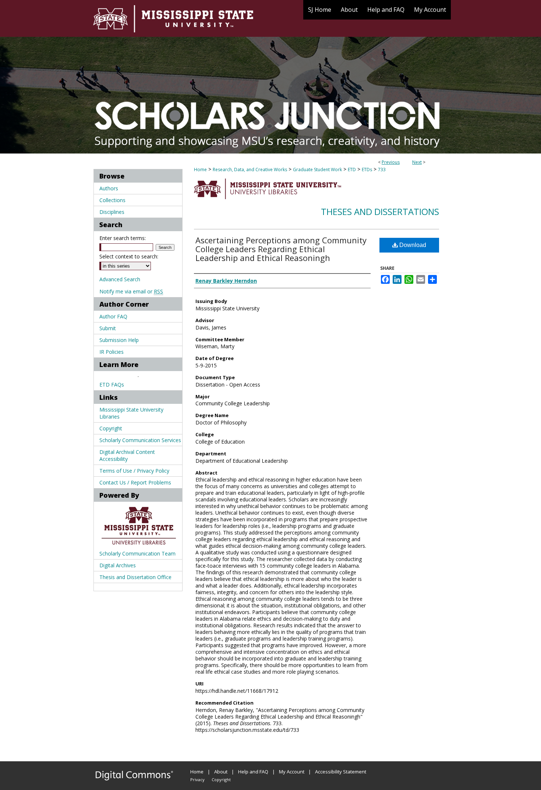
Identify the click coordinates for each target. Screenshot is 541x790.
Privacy (197, 779)
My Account (291, 771)
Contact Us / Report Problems (135, 482)
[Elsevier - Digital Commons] (134, 775)
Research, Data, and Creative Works (250, 169)
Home (200, 169)
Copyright (110, 428)
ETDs (367, 169)
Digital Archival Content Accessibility (127, 455)
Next (417, 162)
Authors (108, 188)
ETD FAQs (111, 384)
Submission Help (119, 339)
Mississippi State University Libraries (131, 413)
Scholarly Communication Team (137, 553)
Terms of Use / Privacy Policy (134, 470)
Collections (112, 200)
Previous (391, 162)
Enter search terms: (122, 237)
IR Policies (111, 351)
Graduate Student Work (317, 169)
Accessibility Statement (340, 771)
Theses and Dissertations (380, 211)
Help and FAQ (253, 771)
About (220, 771)
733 (382, 169)
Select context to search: (128, 256)
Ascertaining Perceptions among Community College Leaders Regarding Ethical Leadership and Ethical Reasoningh (281, 248)
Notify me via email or (131, 291)
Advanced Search (119, 279)
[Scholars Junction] (270, 77)
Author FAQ (113, 316)
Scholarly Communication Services (140, 440)
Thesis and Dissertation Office (135, 577)
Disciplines (111, 211)
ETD (352, 169)
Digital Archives (117, 565)
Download (412, 245)
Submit (107, 328)
